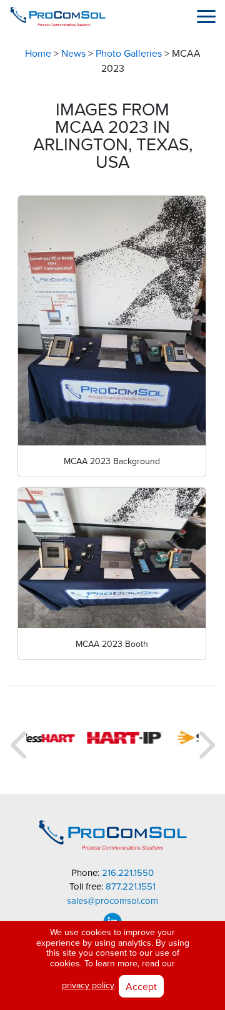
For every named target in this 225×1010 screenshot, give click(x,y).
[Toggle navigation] (206, 16)
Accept (141, 986)
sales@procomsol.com (112, 901)
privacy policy (88, 985)
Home (38, 53)
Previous (20, 740)
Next (205, 740)
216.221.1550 (128, 873)
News (73, 53)
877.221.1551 (131, 886)
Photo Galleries (129, 53)
